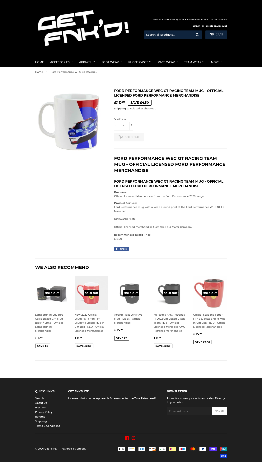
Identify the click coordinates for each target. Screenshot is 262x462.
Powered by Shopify (73, 448)
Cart (219, 34)
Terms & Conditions (47, 425)
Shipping (120, 108)
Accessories (60, 62)
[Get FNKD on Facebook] (127, 438)
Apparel (86, 62)
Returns (40, 416)
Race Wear (166, 62)
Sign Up (219, 411)
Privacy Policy (43, 412)
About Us (41, 402)
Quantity (120, 118)
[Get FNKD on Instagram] (133, 438)
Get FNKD (50, 448)
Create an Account (216, 26)
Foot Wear (110, 62)
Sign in (196, 26)
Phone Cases (138, 62)
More (215, 62)
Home (39, 62)
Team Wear (193, 62)
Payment (41, 407)
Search (39, 398)
